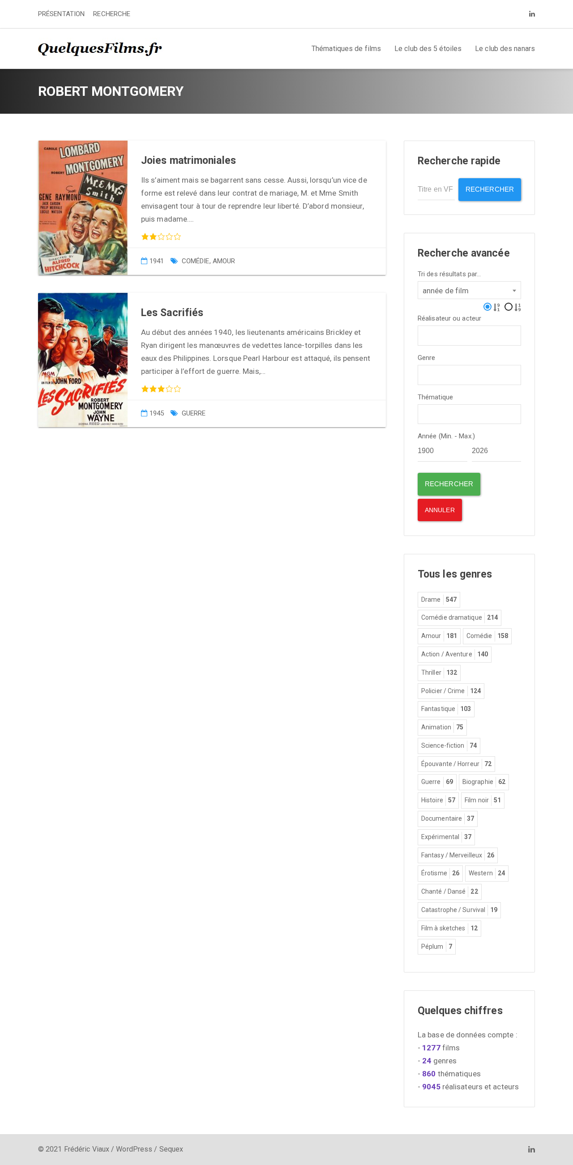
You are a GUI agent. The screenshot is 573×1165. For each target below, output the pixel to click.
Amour (224, 261)
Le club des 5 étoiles (428, 48)
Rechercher (490, 189)
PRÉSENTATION (61, 14)
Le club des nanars (505, 48)
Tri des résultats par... (449, 274)
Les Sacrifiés (172, 313)
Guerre (194, 413)
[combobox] (469, 290)
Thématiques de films (346, 48)
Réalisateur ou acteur (449, 318)
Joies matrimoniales (188, 160)
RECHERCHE (111, 14)
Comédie (196, 261)
